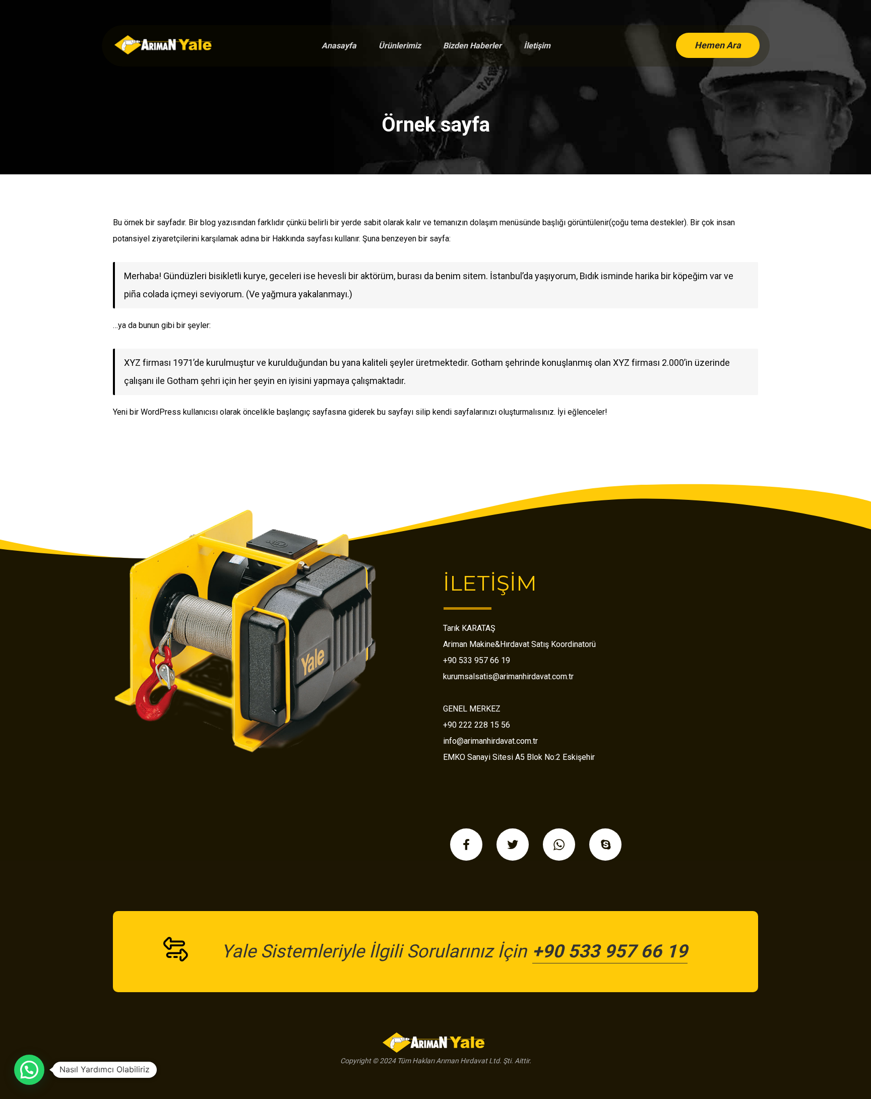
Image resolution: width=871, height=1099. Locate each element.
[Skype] (605, 844)
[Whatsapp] (559, 844)
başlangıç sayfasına (311, 412)
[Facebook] (466, 844)
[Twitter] (512, 844)
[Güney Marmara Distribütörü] (164, 44)
